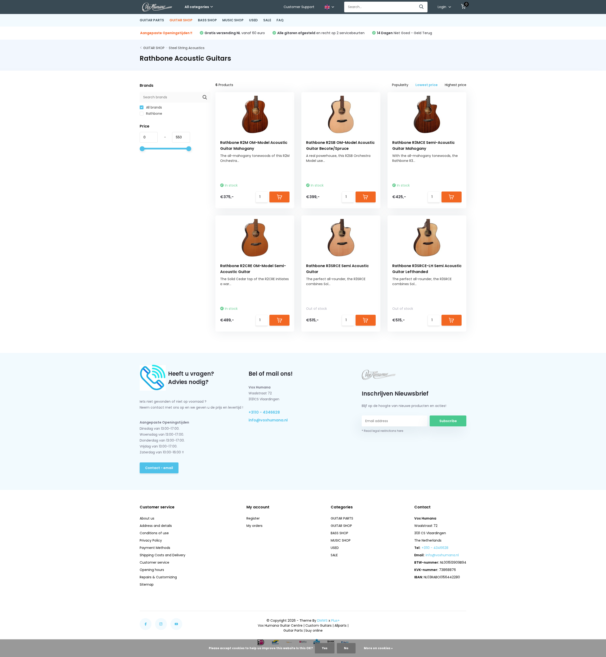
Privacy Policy (151, 540)
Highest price (455, 84)
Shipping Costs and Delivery (162, 555)
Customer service (154, 562)
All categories (197, 7)
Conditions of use (154, 533)
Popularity (400, 84)
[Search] (422, 7)
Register (253, 518)
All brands (153, 107)
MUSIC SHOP (233, 20)
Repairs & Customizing (158, 577)
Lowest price (426, 84)
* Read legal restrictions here (382, 431)
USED (253, 20)
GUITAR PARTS (152, 20)
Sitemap (147, 584)
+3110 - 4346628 (264, 412)
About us (147, 518)
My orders (254, 525)
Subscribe (448, 421)
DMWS (322, 620)
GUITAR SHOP (180, 20)
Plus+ (335, 620)
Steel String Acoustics (187, 48)
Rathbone (153, 113)
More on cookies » (378, 648)
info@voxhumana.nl (268, 420)
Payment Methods (155, 547)
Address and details (156, 525)
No (346, 648)
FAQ (280, 20)
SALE (267, 20)
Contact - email (159, 467)
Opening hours (152, 569)
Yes (324, 648)
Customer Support (299, 7)
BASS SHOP (207, 20)
